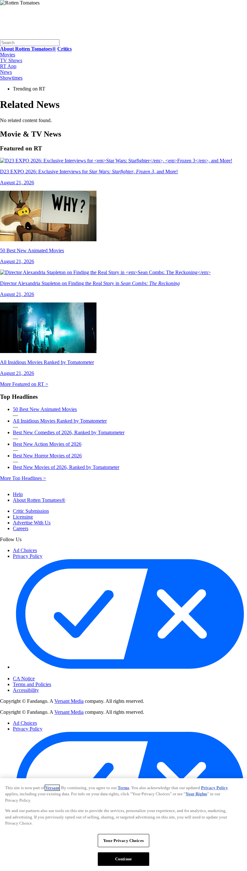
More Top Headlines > (23, 478)
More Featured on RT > (24, 384)
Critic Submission (31, 511)
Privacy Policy (27, 556)
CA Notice (24, 678)
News (6, 72)
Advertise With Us (31, 522)
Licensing (23, 517)
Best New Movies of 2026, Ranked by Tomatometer (66, 467)
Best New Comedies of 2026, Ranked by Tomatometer (68, 432)
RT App (8, 66)
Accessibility (26, 690)
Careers (20, 528)
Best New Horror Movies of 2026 (47, 455)
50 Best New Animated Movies (45, 409)
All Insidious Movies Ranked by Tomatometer (60, 421)
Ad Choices (25, 550)
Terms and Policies (32, 684)
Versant (52, 787)
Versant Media (69, 701)
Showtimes (11, 78)
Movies (7, 54)
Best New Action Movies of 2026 (47, 444)
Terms (123, 787)
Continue (123, 859)
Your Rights (196, 793)
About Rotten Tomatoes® (39, 500)
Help (18, 494)
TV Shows (11, 60)
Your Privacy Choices (40, 673)
